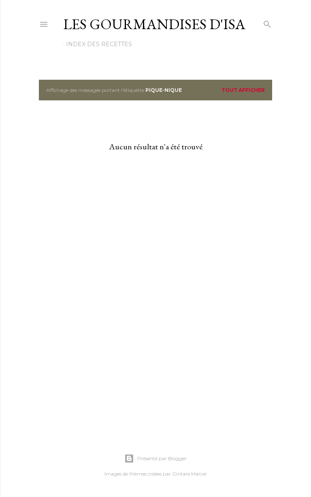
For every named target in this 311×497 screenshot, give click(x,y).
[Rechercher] (267, 22)
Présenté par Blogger (162, 458)
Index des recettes (99, 44)
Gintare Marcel (189, 474)
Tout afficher (243, 90)
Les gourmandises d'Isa (154, 24)
